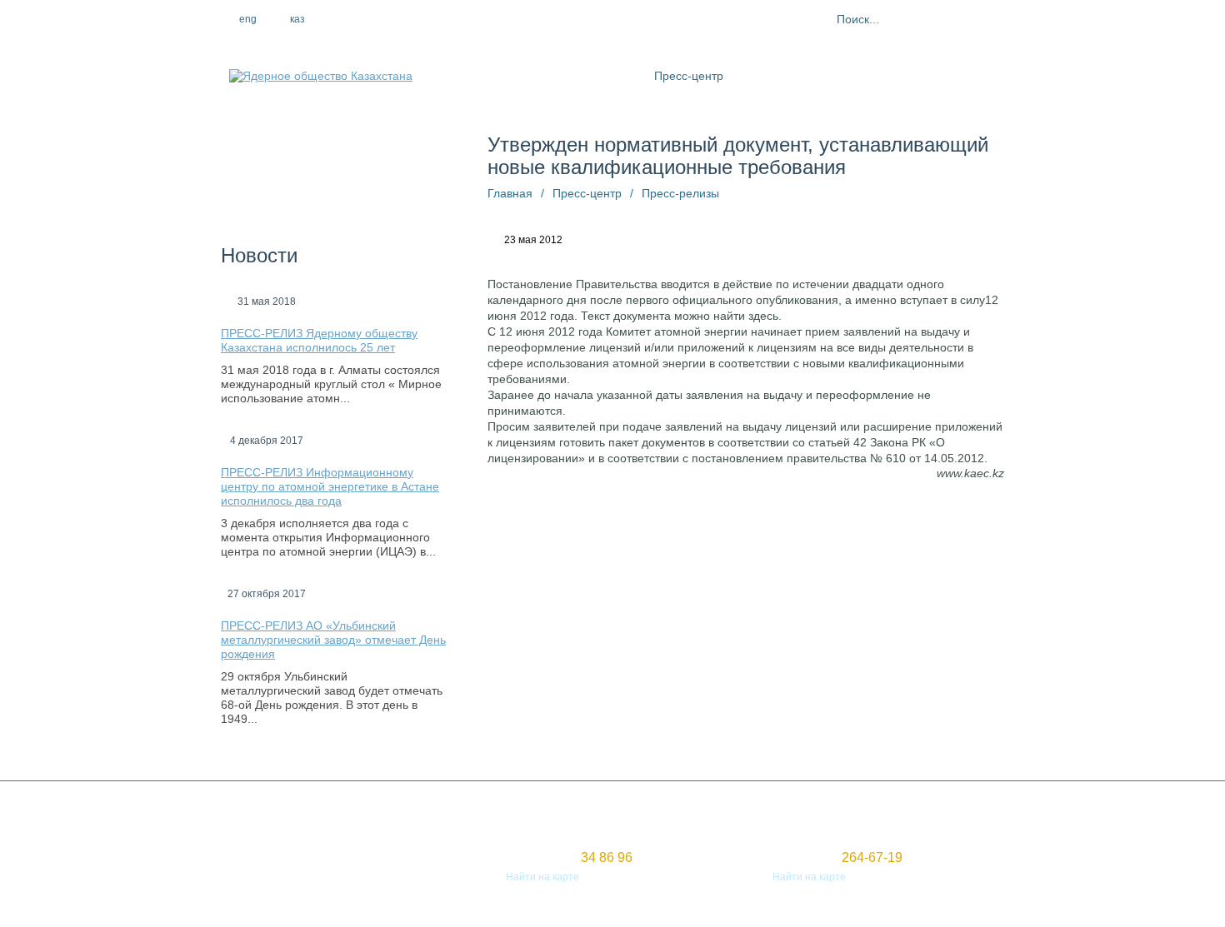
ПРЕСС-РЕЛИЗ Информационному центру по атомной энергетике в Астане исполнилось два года (330, 486)
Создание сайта (259, 862)
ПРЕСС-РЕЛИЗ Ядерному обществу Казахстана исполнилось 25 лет (319, 340)
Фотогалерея (866, 75)
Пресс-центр (688, 75)
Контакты (943, 75)
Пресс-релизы (680, 193)
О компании (533, 75)
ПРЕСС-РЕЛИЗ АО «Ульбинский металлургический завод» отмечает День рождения (333, 639)
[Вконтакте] (440, 19)
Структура (610, 75)
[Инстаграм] (404, 19)
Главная (510, 193)
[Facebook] (368, 19)
